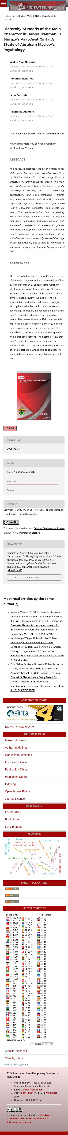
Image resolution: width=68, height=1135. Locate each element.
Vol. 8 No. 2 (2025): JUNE (41, 15)
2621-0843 (52, 1093)
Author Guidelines (16, 747)
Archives (19, 15)
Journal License (15, 798)
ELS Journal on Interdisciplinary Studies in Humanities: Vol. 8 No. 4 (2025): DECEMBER (37, 686)
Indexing (10, 784)
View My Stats (14, 1058)
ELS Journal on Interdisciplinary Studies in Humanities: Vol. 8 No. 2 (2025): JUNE (37, 655)
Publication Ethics (16, 769)
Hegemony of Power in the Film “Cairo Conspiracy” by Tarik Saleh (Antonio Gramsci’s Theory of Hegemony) (36, 647)
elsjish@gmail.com (33, 1089)
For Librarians (13, 826)
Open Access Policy (17, 791)
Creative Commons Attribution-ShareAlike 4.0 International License (28, 1118)
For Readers (13, 812)
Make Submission (16, 740)
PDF (11, 428)
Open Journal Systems (15, 1064)
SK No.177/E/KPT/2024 (20, 726)
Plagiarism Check (16, 776)
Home (7, 15)
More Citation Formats (24, 577)
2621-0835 (27, 1093)
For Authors (12, 819)
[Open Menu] (3, 3)
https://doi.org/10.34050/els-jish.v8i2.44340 (40, 133)
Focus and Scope (16, 762)
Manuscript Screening (18, 754)
